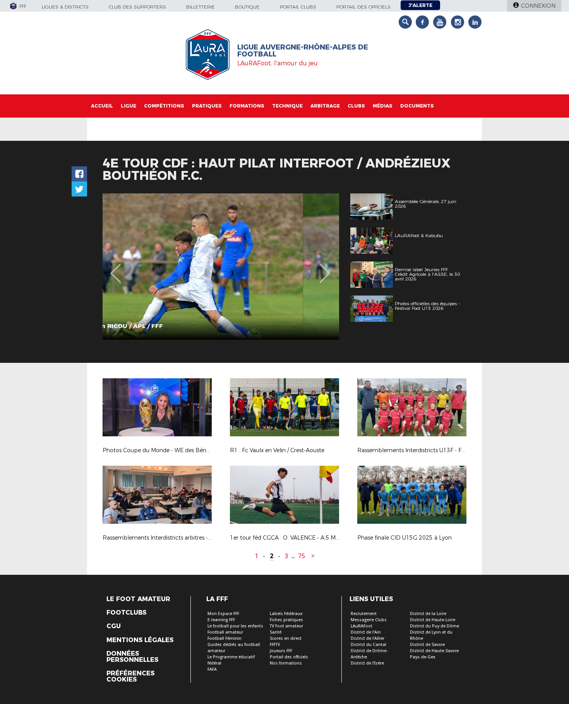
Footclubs (126, 613)
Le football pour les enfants (235, 626)
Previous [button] (115, 267)
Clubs (356, 106)
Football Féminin (224, 638)
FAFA (212, 669)
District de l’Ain (366, 632)
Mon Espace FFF (223, 613)
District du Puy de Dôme (434, 626)
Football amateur (225, 632)
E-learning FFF (221, 619)
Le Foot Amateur (138, 599)
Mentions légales (139, 640)
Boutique (247, 7)
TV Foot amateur (286, 626)
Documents (417, 106)
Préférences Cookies (130, 676)
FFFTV (275, 644)
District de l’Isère (367, 663)
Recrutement (364, 613)
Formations (247, 106)
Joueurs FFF (281, 650)
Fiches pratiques (286, 619)
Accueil (102, 106)
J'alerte (420, 5)
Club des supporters (137, 7)
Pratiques (207, 106)
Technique (287, 106)
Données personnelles (132, 657)
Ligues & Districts (65, 7)
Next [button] (325, 267)
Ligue (128, 106)
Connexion (538, 5)
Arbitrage (325, 106)
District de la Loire (428, 613)
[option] (221, 266)
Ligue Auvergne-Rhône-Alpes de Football (302, 50)
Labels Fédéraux (286, 613)
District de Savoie (427, 644)
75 (301, 556)
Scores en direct (286, 638)
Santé (275, 632)
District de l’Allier (367, 638)
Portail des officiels (363, 7)
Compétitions (164, 106)
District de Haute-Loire (432, 619)
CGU (113, 626)
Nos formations (286, 663)
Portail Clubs (298, 7)
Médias (382, 106)
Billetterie (200, 7)
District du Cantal (368, 644)
